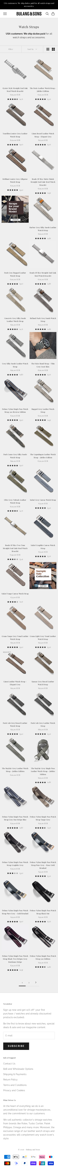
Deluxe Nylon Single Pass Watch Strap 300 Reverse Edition (15, 410)
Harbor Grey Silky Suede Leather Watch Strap (42, 229)
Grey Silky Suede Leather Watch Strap (15, 365)
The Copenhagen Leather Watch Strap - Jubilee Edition (43, 455)
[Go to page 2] (35, 982)
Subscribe (16, 1046)
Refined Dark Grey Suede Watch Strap (43, 319)
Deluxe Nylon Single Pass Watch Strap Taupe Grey (43, 818)
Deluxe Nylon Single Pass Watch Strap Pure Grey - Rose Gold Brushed (43, 865)
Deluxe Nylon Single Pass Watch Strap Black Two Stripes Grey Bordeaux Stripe (15, 959)
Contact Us (9, 1063)
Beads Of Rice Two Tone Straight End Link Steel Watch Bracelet (15, 548)
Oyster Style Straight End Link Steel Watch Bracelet (15, 89)
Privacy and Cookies (14, 1090)
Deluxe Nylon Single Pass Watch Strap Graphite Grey (15, 863)
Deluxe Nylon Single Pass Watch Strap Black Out (43, 912)
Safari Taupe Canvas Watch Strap (15, 593)
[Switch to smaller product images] (53, 49)
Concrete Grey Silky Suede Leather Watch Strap (15, 319)
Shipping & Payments (14, 1074)
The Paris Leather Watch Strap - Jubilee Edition (43, 89)
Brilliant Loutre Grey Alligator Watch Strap (15, 180)
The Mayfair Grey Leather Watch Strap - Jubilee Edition (15, 769)
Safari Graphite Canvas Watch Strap (43, 546)
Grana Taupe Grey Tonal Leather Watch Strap (15, 637)
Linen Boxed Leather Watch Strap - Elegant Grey (43, 135)
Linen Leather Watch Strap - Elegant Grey (15, 683)
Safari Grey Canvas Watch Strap (43, 500)
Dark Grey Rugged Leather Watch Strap (15, 274)
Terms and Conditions (15, 1085)
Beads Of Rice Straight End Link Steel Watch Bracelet (43, 274)
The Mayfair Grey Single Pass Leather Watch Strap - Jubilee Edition (43, 771)
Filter (10, 49)
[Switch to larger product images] (47, 49)
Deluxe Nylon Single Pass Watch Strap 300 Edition (43, 957)
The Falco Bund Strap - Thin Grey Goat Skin (43, 365)
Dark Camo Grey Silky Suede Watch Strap (15, 455)
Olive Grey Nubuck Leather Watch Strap (15, 501)
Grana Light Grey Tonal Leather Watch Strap (43, 637)
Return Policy (10, 1079)
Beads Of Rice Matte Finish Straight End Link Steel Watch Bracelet (43, 182)
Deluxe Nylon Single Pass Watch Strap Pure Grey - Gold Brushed (15, 912)
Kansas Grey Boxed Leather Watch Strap (43, 683)
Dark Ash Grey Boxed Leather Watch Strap (15, 724)
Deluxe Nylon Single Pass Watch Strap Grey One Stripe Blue (15, 818)
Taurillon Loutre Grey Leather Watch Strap (15, 135)
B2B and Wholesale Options (18, 1069)
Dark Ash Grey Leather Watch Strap (43, 724)
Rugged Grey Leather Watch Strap (43, 410)
